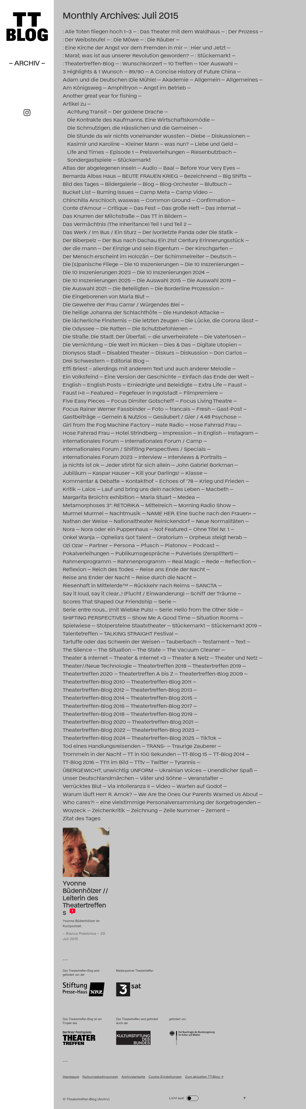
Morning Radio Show (204, 505)
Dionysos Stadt (82, 352)
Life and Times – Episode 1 (100, 152)
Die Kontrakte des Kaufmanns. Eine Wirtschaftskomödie (138, 119)
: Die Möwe (125, 39)
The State (149, 649)
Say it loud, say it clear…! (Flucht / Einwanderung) (123, 593)
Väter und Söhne (161, 778)
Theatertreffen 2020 (88, 673)
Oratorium (170, 537)
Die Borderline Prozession (187, 288)
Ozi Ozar (73, 545)
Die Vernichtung (83, 344)
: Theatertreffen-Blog (88, 63)
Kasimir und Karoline (93, 144)
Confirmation (213, 200)
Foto (158, 409)
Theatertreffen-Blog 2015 (161, 698)
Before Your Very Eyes (207, 168)
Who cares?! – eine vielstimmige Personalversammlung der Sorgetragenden (159, 802)
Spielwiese (77, 625)
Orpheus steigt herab (215, 537)
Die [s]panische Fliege (90, 264)
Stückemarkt (134, 160)
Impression (177, 433)
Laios (89, 489)
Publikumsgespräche (142, 553)
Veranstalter (203, 778)
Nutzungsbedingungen (100, 1076)
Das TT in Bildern (161, 216)
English (72, 384)
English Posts (104, 384)
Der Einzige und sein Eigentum (141, 248)
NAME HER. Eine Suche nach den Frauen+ (199, 513)
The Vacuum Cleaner (193, 649)
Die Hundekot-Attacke (191, 312)
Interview (150, 457)
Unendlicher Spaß (230, 770)
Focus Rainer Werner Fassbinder (104, 409)
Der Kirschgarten (206, 248)
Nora (69, 529)
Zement (215, 810)
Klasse (194, 473)
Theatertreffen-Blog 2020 (94, 722)
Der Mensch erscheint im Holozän (106, 256)
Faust (235, 384)
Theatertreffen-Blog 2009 (211, 673)
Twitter (159, 762)
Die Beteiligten (131, 288)
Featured (102, 393)
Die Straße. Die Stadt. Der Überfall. (105, 336)
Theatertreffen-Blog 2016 (94, 706)
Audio (149, 168)
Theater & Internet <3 (140, 658)
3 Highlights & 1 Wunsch (93, 71)
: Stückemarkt (213, 55)
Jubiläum (74, 473)
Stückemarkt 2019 (234, 625)
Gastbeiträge (79, 416)
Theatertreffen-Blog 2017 (161, 706)
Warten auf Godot (199, 786)
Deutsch (220, 256)
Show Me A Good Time (161, 617)
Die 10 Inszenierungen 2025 (97, 280)
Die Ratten (113, 328)
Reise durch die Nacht (164, 577)
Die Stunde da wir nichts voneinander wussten (126, 136)
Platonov (176, 545)
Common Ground (168, 200)
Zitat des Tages (82, 818)
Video (163, 786)
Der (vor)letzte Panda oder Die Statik (187, 232)
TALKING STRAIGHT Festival (138, 633)
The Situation (114, 649)
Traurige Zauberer (194, 746)
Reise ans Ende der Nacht (172, 569)
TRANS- (156, 746)
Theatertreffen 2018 (162, 666)
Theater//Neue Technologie (97, 666)
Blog (148, 184)
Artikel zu (74, 104)
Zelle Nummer (182, 810)
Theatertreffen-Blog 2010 (94, 681)
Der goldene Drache (138, 111)
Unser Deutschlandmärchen (98, 778)
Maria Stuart (155, 497)
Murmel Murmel (83, 513)
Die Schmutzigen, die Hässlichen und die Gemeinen (132, 128)
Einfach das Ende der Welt (215, 376)
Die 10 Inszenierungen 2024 (171, 272)
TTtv (139, 762)
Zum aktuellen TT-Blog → (204, 1076)
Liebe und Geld (214, 144)
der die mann (80, 248)
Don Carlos (228, 352)
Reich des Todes (113, 569)
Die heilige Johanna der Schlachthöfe (110, 312)
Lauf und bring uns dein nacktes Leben (151, 489)
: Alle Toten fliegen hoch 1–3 (97, 31)
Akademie (175, 79)
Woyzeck (74, 810)
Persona (124, 545)
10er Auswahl (216, 63)
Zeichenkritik (108, 810)
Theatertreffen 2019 (216, 666)
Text (240, 641)
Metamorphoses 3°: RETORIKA (101, 505)
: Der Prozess (242, 31)
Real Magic (186, 561)
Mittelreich (158, 505)
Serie (164, 601)
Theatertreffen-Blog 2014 (94, 698)
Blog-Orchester (179, 184)
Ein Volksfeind (80, 376)
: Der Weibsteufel (84, 39)
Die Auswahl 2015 (159, 280)
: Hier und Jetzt (207, 47)
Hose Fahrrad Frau (213, 425)
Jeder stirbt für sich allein (138, 465)
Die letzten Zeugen (156, 320)
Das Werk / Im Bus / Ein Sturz (99, 232)
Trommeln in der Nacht (92, 754)
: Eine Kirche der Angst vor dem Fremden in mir (123, 47)
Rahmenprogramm (87, 561)
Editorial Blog (127, 360)
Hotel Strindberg (136, 433)
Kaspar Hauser (111, 473)
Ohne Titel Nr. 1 (211, 529)
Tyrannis (185, 762)
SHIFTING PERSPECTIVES (94, 617)
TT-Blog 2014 (229, 754)
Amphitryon (123, 87)
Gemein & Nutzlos (124, 416)
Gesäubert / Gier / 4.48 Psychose (195, 416)
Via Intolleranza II (129, 786)
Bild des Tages (81, 184)
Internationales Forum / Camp (163, 441)
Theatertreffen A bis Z (146, 673)
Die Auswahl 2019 (209, 280)
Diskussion (194, 352)
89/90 (136, 71)
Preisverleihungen (162, 152)
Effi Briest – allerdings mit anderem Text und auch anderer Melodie (147, 368)
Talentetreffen (80, 633)
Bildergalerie (121, 184)
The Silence (77, 649)
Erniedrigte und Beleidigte (159, 384)
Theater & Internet (85, 658)
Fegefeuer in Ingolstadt (148, 393)
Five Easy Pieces (84, 401)
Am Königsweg (82, 87)
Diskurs (164, 352)
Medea (186, 497)
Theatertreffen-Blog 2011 (161, 681)
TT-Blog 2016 (78, 762)
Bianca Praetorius (81, 933)
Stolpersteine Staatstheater (131, 625)
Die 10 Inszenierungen (151, 264)
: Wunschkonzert (141, 63)
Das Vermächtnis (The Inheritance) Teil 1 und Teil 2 (125, 224)
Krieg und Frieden (221, 481)
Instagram (241, 433)
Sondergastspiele (89, 160)
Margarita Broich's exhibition (98, 497)
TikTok (208, 738)
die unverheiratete (175, 336)
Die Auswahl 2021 (85, 288)
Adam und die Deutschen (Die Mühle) (109, 79)
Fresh (203, 409)
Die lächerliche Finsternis (95, 320)
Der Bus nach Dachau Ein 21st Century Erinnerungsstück (173, 240)
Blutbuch (216, 184)
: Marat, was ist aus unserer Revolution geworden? (126, 55)
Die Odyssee (78, 328)
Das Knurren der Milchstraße (99, 216)
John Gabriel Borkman (204, 465)
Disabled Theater (128, 352)
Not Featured (170, 529)
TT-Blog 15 (194, 754)
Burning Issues (115, 192)
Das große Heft (180, 208)
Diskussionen (228, 136)
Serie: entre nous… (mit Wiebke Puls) (108, 609)
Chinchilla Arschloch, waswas (101, 200)
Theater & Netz (190, 658)
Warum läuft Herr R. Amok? (97, 794)
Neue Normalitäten (220, 521)
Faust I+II (74, 393)
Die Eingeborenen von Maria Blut (103, 296)
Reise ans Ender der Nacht (96, 577)
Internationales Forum (91, 441)
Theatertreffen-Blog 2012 (93, 690)
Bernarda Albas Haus (89, 176)
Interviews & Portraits (195, 457)
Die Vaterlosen (222, 336)
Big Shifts (235, 176)
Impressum (71, 1076)
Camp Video (192, 192)
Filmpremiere (201, 393)
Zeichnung (144, 810)
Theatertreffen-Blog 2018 (94, 714)
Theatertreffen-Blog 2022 (94, 730)
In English (210, 433)
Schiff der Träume (213, 593)
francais (180, 409)
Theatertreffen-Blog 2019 (161, 714)
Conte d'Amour (82, 208)
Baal (168, 168)
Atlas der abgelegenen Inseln (99, 168)
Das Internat (220, 208)
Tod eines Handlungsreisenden (101, 746)
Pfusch (150, 545)
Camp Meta (155, 192)
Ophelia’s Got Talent (126, 537)
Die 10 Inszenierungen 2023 (97, 272)
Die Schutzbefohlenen (159, 328)
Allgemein (207, 79)
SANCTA (206, 585)
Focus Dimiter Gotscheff (142, 401)
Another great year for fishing (100, 96)
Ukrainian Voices (180, 770)
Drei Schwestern (84, 360)
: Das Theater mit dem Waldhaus (179, 31)
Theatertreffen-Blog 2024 (94, 738)
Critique (118, 208)
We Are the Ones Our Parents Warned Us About (198, 794)
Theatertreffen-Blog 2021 (163, 722)
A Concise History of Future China (193, 71)
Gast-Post (229, 409)
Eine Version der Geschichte (140, 376)
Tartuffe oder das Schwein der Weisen (111, 641)
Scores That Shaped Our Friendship (107, 601)
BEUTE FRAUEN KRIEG (150, 176)
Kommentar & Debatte (91, 481)
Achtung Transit (87, 111)
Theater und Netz (236, 658)
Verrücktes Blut (82, 786)
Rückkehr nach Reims (162, 585)
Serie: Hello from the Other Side (199, 609)
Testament (216, 641)
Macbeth (217, 489)
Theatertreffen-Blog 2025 (162, 738)
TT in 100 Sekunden (151, 754)
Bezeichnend (200, 176)
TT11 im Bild (114, 762)
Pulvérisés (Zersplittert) (204, 553)
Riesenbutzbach (211, 152)
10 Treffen (180, 63)
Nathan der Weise (85, 521)
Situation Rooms (217, 617)
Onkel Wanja (79, 537)
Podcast (203, 545)
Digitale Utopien (217, 344)
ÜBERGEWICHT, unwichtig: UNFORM (108, 770)
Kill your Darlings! (157, 473)
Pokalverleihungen (86, 553)
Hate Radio (170, 425)
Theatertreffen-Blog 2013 (161, 690)
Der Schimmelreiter (179, 256)
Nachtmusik (125, 513)
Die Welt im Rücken (133, 344)
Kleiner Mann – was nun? (157, 144)
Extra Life (210, 384)
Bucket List (77, 192)
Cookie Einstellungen (165, 1076)
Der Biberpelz (79, 240)
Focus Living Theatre (206, 401)
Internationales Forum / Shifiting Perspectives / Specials (134, 449)
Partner (98, 545)
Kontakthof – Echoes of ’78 (159, 481)
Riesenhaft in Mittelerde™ (95, 585)
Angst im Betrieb (165, 87)
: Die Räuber (160, 39)
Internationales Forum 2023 (98, 457)
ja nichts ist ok (81, 465)
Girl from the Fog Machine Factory (106, 425)
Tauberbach (181, 641)
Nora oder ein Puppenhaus (114, 529)
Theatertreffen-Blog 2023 (162, 730)
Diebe (198, 136)
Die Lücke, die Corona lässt (219, 320)
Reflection (238, 561)
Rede (212, 561)
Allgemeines (242, 79)
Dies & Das (177, 344)
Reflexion (74, 569)
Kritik (69, 489)
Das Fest (145, 208)
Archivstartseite (133, 1076)
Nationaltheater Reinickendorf (152, 521)
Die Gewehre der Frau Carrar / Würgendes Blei (121, 304)
